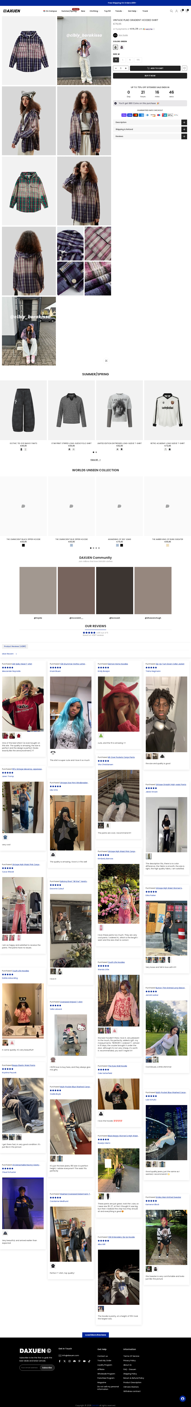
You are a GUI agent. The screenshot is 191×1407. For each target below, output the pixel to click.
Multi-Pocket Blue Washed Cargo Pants (70, 1088)
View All (94, 460)
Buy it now (150, 75)
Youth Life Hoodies (116, 962)
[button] (150, 29)
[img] (95, 632)
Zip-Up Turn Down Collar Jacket (170, 664)
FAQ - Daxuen (129, 1369)
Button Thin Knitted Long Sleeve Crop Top (165, 989)
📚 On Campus (50, 11)
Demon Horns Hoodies (118, 664)
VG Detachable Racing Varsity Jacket (20, 1166)
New (83, 11)
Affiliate (100, 1369)
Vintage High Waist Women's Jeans (164, 889)
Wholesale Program (106, 1374)
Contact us (102, 1356)
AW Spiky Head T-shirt (22, 664)
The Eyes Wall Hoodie (117, 1066)
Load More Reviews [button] (95, 1334)
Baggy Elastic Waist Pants (23, 1065)
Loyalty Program (104, 1365)
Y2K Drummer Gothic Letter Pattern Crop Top (67, 665)
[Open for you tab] (183, 1399)
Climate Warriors (131, 1387)
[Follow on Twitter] (64, 1361)
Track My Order (104, 1360)
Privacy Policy (129, 1360)
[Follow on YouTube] (84, 1361)
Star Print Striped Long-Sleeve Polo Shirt (71, 443)
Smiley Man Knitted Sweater (168, 1197)
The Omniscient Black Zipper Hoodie (23, 539)
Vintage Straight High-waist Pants (171, 784)
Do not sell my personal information (108, 1388)
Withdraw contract (132, 1391)
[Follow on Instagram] (69, 1361)
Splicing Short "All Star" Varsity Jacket (68, 882)
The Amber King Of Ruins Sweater (167, 539)
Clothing (94, 11)
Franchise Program (105, 1378)
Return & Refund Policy (133, 1378)
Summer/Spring (69, 10)
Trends (118, 11)
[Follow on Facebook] (59, 1361)
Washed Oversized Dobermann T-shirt (70, 1195)
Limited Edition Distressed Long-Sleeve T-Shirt (119, 443)
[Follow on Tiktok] (89, 1361)
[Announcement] (97, 3)
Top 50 (107, 11)
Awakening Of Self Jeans (119, 539)
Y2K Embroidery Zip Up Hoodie (121, 1237)
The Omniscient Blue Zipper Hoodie (71, 539)
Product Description (132, 1382)
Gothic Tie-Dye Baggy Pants (23, 443)
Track (145, 11)
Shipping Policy (130, 1374)
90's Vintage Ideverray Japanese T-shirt (22, 770)
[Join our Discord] (74, 1361)
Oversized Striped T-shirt (71, 1002)
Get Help (132, 11)
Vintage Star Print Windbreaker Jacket (69, 784)
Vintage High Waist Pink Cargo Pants (116, 852)
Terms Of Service (131, 1356)
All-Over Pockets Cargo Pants (121, 757)
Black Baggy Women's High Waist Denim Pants (118, 1137)
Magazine (101, 1382)
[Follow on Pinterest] (79, 1361)
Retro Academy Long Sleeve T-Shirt (168, 443)
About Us (127, 1365)
